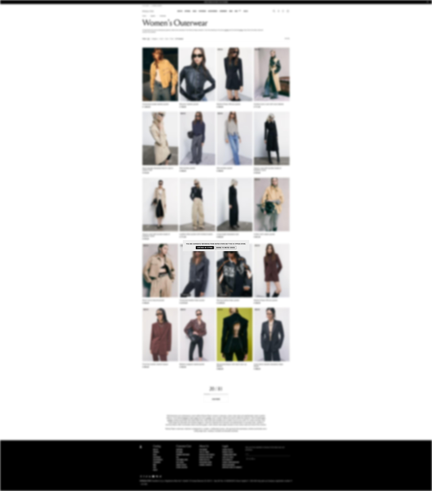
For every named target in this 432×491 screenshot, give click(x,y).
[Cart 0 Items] (288, 11)
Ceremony (223, 11)
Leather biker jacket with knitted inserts (196, 234)
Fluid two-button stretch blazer (155, 364)
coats (196, 418)
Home (144, 16)
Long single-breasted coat (228, 234)
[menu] (212, 11)
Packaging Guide (205, 462)
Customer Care (182, 460)
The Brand (203, 449)
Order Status (181, 465)
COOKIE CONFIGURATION (230, 462)
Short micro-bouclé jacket (153, 300)
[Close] (428, 2)
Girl (238, 11)
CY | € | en (146, 5)
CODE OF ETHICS (227, 457)
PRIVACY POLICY (227, 452)
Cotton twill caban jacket (264, 234)
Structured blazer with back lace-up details (232, 365)
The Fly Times (204, 452)
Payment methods (182, 455)
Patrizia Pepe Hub (206, 457)
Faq (177, 457)
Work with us (204, 460)
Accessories (212, 11)
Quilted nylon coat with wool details (269, 104)
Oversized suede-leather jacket (155, 104)
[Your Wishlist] (283, 11)
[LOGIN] (278, 11)
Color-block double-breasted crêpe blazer (268, 365)
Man (230, 11)
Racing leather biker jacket (228, 300)
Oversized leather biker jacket (192, 300)
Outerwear (163, 16)
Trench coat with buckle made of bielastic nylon (267, 169)
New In (179, 11)
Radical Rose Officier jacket (228, 104)
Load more (216, 399)
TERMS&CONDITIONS (229, 455)
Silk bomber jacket (187, 168)
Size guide (180, 462)
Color (161, 39)
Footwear (202, 11)
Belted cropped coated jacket (192, 364)
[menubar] (213, 11)
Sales (246, 11)
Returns (179, 452)
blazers (185, 418)
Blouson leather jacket (189, 104)
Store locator (181, 467)
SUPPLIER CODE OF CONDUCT (232, 467)
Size (166, 39)
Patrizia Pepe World (207, 455)
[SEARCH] (274, 11)
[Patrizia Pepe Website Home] (148, 11)
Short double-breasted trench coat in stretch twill (157, 169)
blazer (241, 30)
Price (171, 39)
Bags (194, 11)
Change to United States (225, 248)
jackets (226, 30)
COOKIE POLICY (227, 449)
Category (155, 39)
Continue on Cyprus (205, 248)
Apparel (188, 11)
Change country (205, 465)
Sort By (287, 38)
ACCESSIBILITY (227, 460)
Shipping (179, 449)
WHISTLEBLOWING (228, 465)
